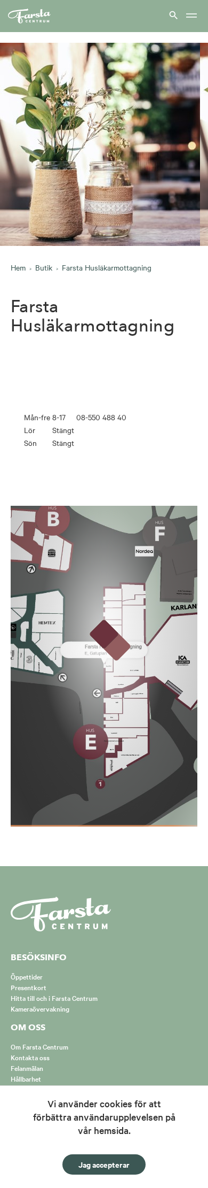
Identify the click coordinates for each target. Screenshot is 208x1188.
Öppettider (27, 976)
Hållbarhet (26, 1078)
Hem (18, 267)
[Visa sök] (172, 14)
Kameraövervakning (40, 1008)
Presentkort (28, 987)
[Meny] (191, 16)
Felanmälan (27, 1068)
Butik (43, 267)
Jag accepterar (104, 1164)
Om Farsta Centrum (39, 1046)
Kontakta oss (30, 1057)
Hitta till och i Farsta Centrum (54, 997)
